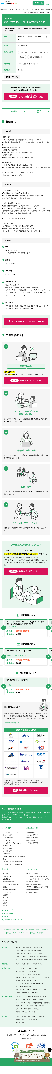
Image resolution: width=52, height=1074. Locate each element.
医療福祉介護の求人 (42, 959)
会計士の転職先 (32, 840)
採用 (34, 1035)
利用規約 (5, 916)
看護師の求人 (19, 1006)
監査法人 (5, 887)
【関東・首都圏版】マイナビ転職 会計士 (14, 858)
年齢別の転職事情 (32, 843)
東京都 (5, 900)
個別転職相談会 (7, 848)
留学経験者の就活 (28, 947)
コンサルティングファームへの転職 (38, 879)
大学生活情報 (36, 974)
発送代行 (41, 1016)
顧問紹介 (38, 1003)
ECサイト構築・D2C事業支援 (24, 983)
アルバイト (34, 953)
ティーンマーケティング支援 (23, 974)
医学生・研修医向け (21, 950)
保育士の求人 (19, 1009)
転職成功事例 (31, 832)
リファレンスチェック (22, 1022)
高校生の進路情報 (20, 964)
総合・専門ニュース (34, 968)
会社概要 (9, 1035)
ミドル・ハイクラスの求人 (23, 953)
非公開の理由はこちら (13, 723)
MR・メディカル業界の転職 (30, 929)
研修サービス (19, 1016)
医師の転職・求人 (40, 1006)
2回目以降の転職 (8, 837)
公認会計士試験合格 (9, 881)
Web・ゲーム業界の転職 (28, 996)
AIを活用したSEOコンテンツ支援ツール (27, 992)
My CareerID (19, 986)
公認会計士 (6, 879)
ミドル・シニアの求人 (22, 956)
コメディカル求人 (29, 1006)
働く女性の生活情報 (21, 977)
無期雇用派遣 (27, 1009)
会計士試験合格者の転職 (34, 884)
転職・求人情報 (32, 950)
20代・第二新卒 (40, 996)
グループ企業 (41, 1035)
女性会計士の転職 (32, 892)
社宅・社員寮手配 (32, 1019)
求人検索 (34, 9)
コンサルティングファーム (11, 892)
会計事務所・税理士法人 (10, 889)
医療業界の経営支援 (21, 1012)
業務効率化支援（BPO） (31, 1016)
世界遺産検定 (19, 980)
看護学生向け (37, 947)
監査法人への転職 (32, 873)
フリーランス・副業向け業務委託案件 (26, 959)
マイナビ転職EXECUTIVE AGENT (18, 933)
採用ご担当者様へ (8, 913)
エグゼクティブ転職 (38, 999)
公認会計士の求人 (45, 9)
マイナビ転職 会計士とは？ (11, 832)
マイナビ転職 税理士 (38, 933)
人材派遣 (18, 996)
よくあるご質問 (7, 851)
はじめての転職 (7, 835)
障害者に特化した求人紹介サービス (38, 956)
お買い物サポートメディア (23, 989)
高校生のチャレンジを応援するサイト (26, 971)
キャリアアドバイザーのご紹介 (12, 843)
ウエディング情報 (45, 977)
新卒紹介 (18, 999)
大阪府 (5, 903)
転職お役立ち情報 (32, 837)
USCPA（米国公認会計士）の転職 (37, 887)
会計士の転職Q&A (32, 835)
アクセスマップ (7, 910)
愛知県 (5, 905)
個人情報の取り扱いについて (12, 919)
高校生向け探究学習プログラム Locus (37, 964)
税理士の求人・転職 (29, 1003)
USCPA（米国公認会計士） (11, 884)
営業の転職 (7, 929)
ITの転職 (16, 929)
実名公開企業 (7, 876)
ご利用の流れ (7, 840)
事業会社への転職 (32, 881)
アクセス (16, 1035)
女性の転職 (44, 929)
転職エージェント (26, 999)
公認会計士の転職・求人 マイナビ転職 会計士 (16, 9)
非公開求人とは (7, 845)
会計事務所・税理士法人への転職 (37, 876)
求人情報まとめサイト (22, 968)
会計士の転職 (19, 1003)
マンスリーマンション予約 (38, 989)
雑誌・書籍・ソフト (33, 977)
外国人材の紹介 (32, 1012)
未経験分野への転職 (33, 889)
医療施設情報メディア (30, 986)
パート (40, 953)
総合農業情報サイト (29, 980)
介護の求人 (36, 1009)
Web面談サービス (8, 853)
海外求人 (39, 950)
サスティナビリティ (26, 1035)
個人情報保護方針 (26, 1038)
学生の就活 (19, 947)
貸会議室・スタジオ (21, 1019)
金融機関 (5, 895)
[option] (26, 628)
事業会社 (5, 897)
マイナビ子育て (40, 980)
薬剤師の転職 (46, 1003)
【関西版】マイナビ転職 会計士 (12, 861)
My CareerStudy (37, 983)
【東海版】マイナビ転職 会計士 (12, 864)
